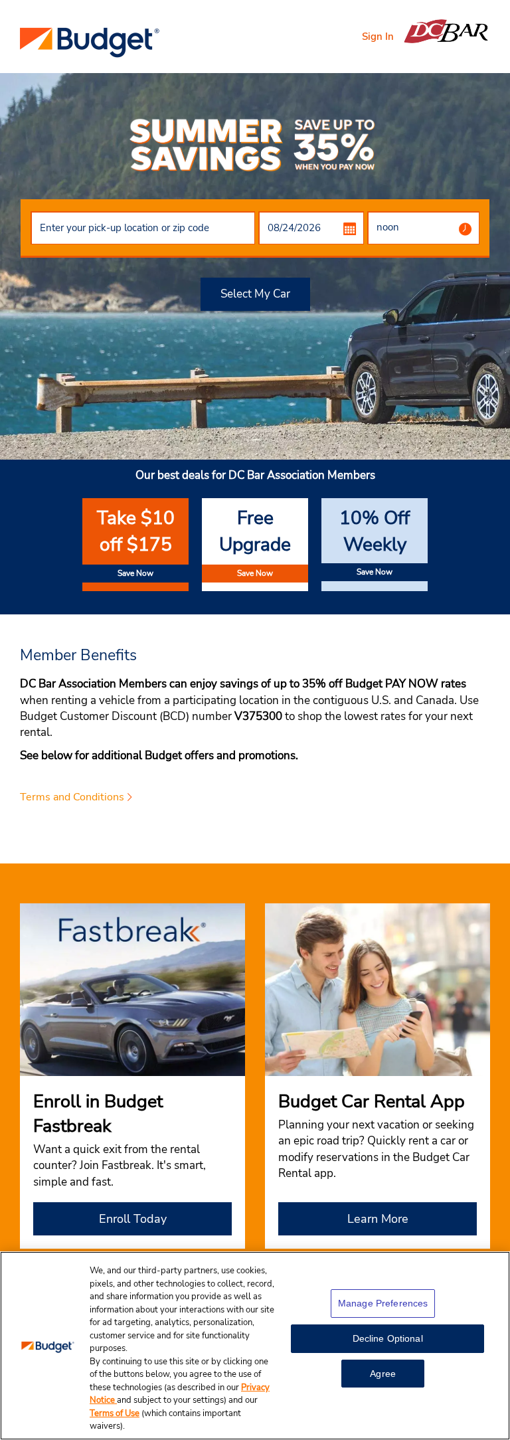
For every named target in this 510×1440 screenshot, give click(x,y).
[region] (255, 1345)
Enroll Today (133, 1219)
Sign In (378, 36)
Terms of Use (114, 1413)
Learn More (377, 1219)
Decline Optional (388, 1338)
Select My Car (255, 294)
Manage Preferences (383, 1303)
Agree (383, 1373)
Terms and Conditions (72, 797)
